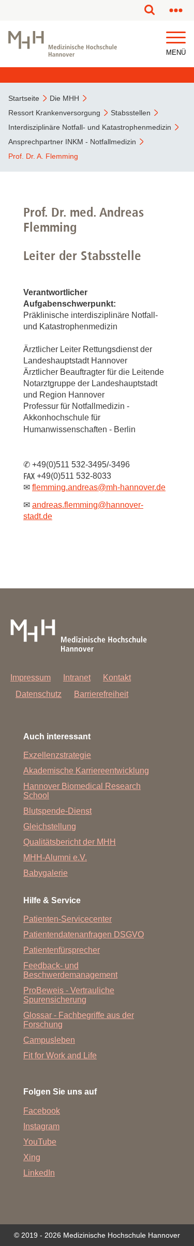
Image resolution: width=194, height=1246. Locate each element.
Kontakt (117, 677)
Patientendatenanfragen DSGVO (83, 934)
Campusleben (49, 1040)
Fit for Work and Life (60, 1055)
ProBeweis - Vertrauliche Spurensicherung (68, 995)
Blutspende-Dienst (57, 811)
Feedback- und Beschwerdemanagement (70, 970)
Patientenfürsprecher (61, 950)
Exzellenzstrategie (57, 755)
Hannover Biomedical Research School (82, 791)
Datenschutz (39, 694)
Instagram (41, 1126)
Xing (31, 1157)
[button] (176, 38)
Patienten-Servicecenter (67, 919)
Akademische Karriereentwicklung (86, 770)
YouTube (39, 1141)
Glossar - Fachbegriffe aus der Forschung (78, 1020)
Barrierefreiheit (101, 694)
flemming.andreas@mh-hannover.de (99, 487)
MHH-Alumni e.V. (55, 857)
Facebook (41, 1110)
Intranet (77, 677)
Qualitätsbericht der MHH (69, 842)
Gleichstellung (49, 826)
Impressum (30, 677)
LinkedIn (39, 1172)
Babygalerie (45, 873)
